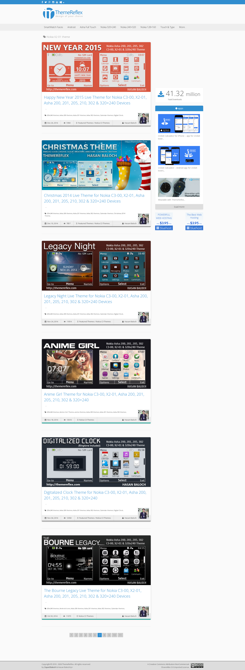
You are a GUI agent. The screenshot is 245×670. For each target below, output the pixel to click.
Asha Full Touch (88, 27)
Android (71, 27)
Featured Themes (85, 123)
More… (182, 27)
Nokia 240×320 (128, 27)
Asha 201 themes (79, 115)
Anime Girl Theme (67, 412)
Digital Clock (118, 115)
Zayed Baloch (50, 667)
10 (114, 635)
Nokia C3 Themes (102, 123)
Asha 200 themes (66, 115)
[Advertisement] (151, 13)
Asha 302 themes (93, 115)
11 (120, 635)
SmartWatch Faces (53, 27)
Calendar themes (106, 115)
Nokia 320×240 (108, 27)
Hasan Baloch (131, 123)
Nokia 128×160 (148, 27)
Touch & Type (167, 27)
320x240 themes (53, 115)
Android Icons (65, 608)
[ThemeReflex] (63, 19)
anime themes (80, 412)
